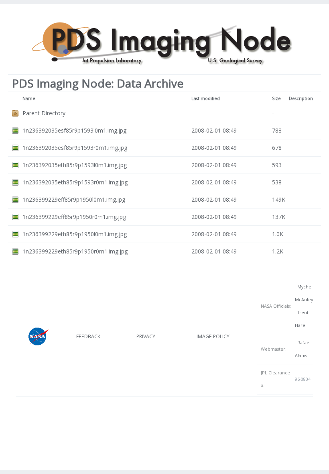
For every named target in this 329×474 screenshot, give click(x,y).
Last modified (205, 98)
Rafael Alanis (303, 349)
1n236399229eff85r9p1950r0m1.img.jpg (74, 217)
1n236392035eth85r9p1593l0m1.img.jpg (74, 165)
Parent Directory (43, 113)
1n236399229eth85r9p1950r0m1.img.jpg (75, 251)
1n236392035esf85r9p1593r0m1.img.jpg (74, 147)
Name (28, 98)
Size (276, 98)
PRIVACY (145, 336)
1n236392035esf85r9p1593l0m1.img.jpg (74, 130)
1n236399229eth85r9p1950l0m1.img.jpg (74, 234)
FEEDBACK (88, 336)
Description (301, 98)
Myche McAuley (304, 293)
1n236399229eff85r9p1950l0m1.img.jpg (73, 199)
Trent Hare (302, 319)
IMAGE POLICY (213, 336)
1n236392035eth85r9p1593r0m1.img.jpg (75, 182)
